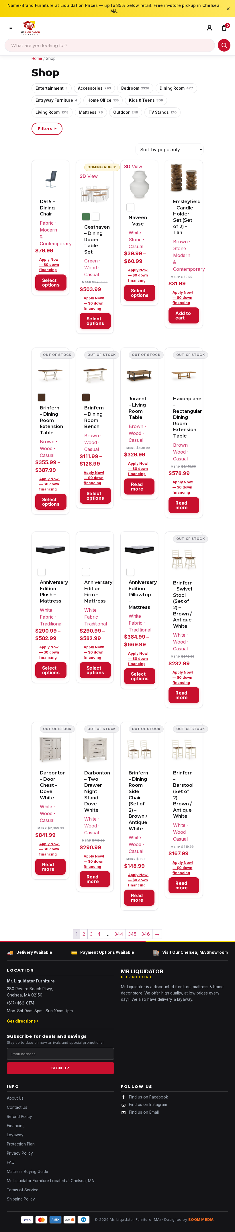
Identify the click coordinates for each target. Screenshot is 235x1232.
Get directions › (22, 1021)
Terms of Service (22, 1190)
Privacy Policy (20, 1153)
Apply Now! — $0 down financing (49, 264)
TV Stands (162, 112)
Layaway (15, 1135)
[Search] (224, 45)
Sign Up (60, 1068)
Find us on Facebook (148, 1097)
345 (132, 934)
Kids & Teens (146, 100)
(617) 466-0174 (20, 1003)
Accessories (94, 88)
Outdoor (125, 112)
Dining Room (176, 88)
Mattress (91, 112)
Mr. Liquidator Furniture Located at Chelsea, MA (50, 1180)
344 (118, 934)
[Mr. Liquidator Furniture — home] (30, 27)
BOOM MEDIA (201, 1219)
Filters (47, 128)
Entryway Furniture (56, 100)
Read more (137, 486)
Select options (51, 282)
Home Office (103, 100)
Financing (16, 1125)
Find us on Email (144, 1112)
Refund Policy (19, 1116)
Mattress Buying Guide (27, 1171)
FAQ (11, 1162)
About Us (15, 1098)
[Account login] (211, 28)
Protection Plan (21, 1144)
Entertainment (52, 88)
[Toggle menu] (11, 27)
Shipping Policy (21, 1199)
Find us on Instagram (148, 1104)
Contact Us (17, 1107)
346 (145, 934)
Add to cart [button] (183, 315)
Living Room (52, 112)
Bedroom (135, 88)
